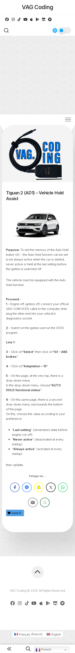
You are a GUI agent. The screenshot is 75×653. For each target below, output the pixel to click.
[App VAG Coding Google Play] (37, 19)
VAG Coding (37, 7)
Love (16, 513)
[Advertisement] (37, 75)
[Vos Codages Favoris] (50, 19)
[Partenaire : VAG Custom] (43, 19)
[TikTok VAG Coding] (19, 19)
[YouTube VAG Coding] (25, 19)
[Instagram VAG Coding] (13, 19)
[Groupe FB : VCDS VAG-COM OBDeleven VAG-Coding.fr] (7, 19)
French (45, 649)
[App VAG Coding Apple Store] (31, 19)
